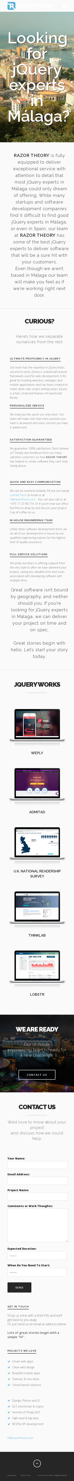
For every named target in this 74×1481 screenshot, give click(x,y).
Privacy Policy (11, 1475)
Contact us (37, 1075)
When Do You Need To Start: (28, 1265)
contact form (18, 495)
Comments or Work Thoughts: (30, 1206)
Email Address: (18, 1174)
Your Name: (16, 1158)
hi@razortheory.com (23, 499)
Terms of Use (25, 1475)
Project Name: (18, 1190)
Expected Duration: (21, 1248)
